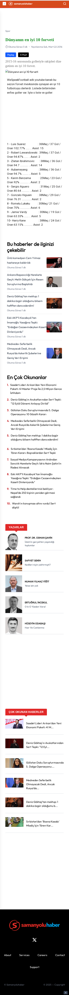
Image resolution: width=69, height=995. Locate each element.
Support (34, 967)
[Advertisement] (34, 672)
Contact (60, 955)
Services (24, 955)
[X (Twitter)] (34, 939)
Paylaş (10, 54)
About (7, 955)
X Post (23, 54)
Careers (42, 955)
